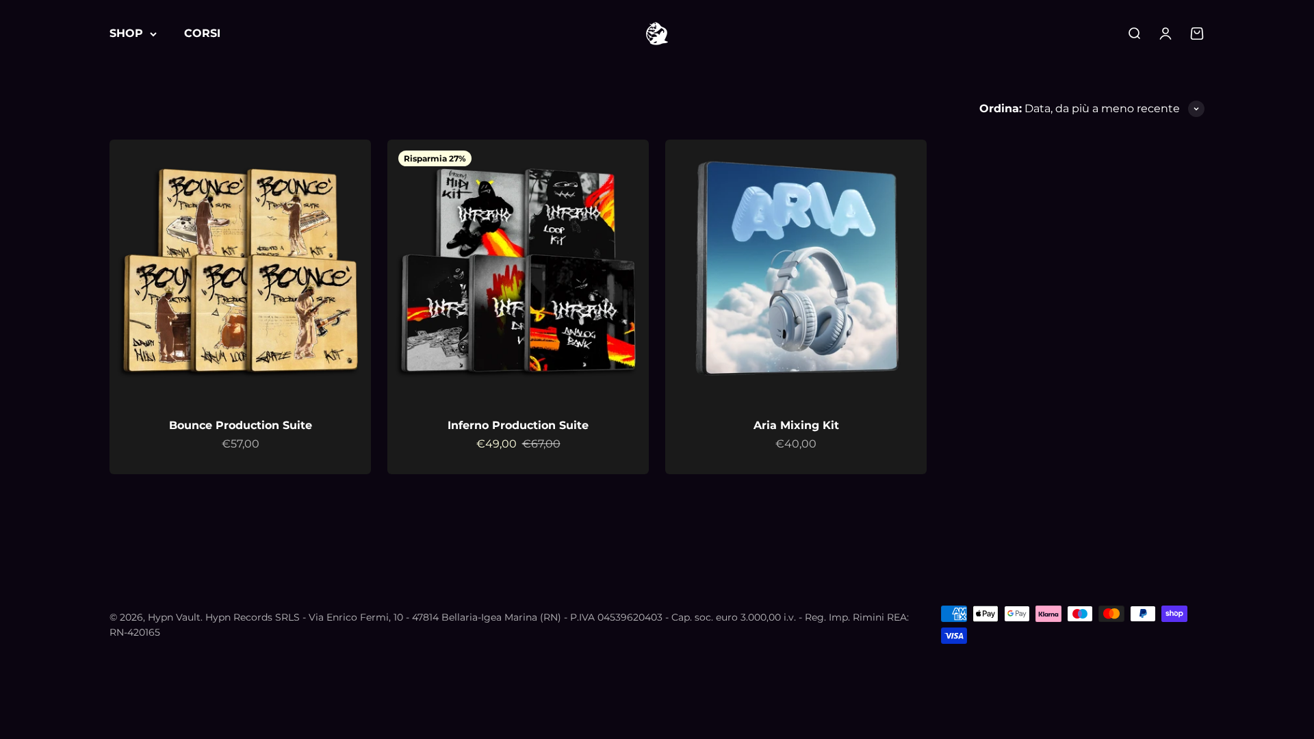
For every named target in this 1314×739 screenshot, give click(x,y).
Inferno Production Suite (518, 425)
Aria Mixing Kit (796, 425)
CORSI (202, 33)
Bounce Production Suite (240, 425)
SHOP (126, 33)
